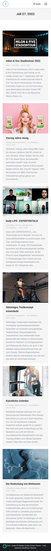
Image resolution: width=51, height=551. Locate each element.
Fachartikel (10, 225)
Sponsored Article (19, 142)
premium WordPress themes (25, 548)
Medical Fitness (21, 405)
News (8, 65)
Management (27, 225)
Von (15, 65)
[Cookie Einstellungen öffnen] (5, 547)
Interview (18, 225)
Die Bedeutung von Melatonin (23, 483)
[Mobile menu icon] (45, 4)
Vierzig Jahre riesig (17, 138)
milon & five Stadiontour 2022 (23, 60)
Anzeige (9, 142)
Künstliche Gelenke (17, 400)
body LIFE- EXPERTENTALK (22, 220)
